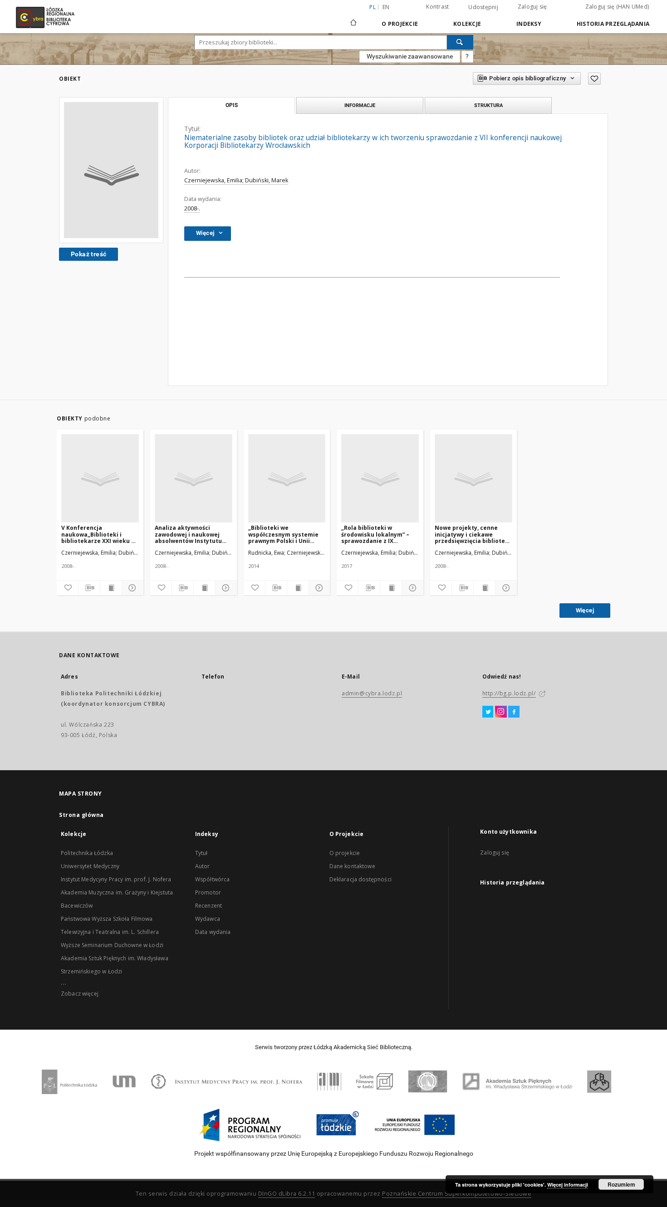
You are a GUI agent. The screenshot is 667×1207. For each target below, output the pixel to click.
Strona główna (81, 815)
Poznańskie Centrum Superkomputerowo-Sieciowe (456, 1193)
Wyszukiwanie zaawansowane (410, 56)
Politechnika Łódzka (87, 853)
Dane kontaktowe (352, 866)
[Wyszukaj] (460, 42)
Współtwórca (212, 879)
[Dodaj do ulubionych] (594, 79)
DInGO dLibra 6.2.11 (286, 1193)
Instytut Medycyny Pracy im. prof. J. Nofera (116, 879)
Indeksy (528, 24)
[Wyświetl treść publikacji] (111, 588)
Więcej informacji (567, 1184)
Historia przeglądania (613, 24)
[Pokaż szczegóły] (131, 588)
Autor (202, 866)
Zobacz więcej (79, 993)
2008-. (192, 208)
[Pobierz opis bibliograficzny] (89, 588)
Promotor (208, 892)
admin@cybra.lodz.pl (372, 693)
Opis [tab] (232, 105)
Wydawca (207, 919)
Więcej (585, 610)
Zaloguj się (532, 6)
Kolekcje (467, 24)
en (386, 7)
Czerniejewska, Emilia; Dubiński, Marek (236, 180)
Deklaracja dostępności (360, 879)
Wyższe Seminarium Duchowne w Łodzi (112, 945)
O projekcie (344, 853)
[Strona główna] (353, 19)
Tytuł (201, 853)
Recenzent (208, 905)
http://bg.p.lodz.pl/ (509, 693)
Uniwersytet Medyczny (90, 866)
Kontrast (437, 6)
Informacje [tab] (359, 105)
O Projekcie (400, 24)
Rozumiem (621, 1184)
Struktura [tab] (488, 105)
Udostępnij (483, 7)
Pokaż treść (88, 254)
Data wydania (213, 932)
